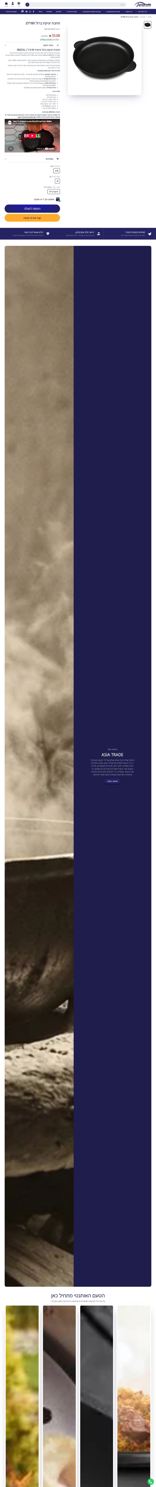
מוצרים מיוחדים (72, 12)
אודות (40, 12)
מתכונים (58, 12)
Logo (142, 4)
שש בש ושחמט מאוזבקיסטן (92, 12)
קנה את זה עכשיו (32, 217)
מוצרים (143, 17)
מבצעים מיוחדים (11, 12)
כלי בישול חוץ (142, 12)
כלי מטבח (129, 12)
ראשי (149, 17)
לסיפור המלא (112, 781)
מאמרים (49, 12)
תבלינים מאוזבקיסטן (113, 12)
